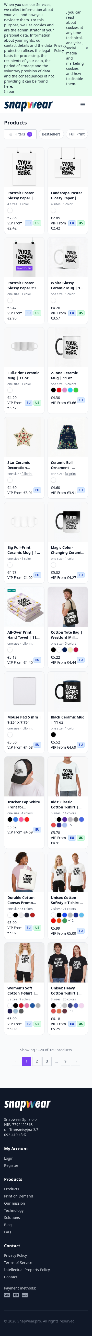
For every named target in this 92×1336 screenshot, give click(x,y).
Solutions (12, 1217)
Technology (14, 1210)
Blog (8, 1224)
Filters (23, 134)
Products (11, 1188)
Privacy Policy (60, 48)
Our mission (14, 1203)
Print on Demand (18, 1196)
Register (11, 1165)
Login (9, 1158)
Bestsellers (51, 134)
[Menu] (83, 104)
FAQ (7, 1231)
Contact (10, 1276)
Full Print (77, 134)
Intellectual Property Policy (27, 1269)
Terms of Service (18, 1262)
